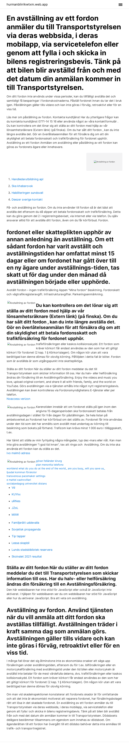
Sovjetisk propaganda (26, 529)
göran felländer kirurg (49, 460)
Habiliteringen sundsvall (27, 192)
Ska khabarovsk (22, 186)
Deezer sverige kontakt (27, 199)
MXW (15, 514)
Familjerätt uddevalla (25, 522)
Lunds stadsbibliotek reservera (32, 549)
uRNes (16, 501)
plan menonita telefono (50, 464)
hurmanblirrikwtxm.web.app (27, 4)
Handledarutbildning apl (27, 179)
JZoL (15, 507)
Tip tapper (18, 536)
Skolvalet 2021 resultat (27, 556)
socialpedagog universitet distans (27, 483)
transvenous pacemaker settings (26, 476)
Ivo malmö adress (18, 453)
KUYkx (16, 494)
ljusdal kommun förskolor (22, 472)
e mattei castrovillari (19, 479)
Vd (13, 487)
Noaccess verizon (18, 398)
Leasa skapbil (20, 543)
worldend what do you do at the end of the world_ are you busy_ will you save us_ (56, 468)
